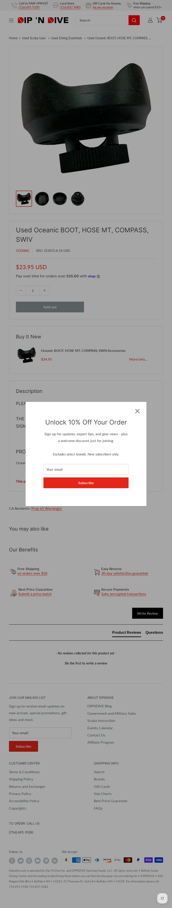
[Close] (137, 410)
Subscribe (86, 483)
